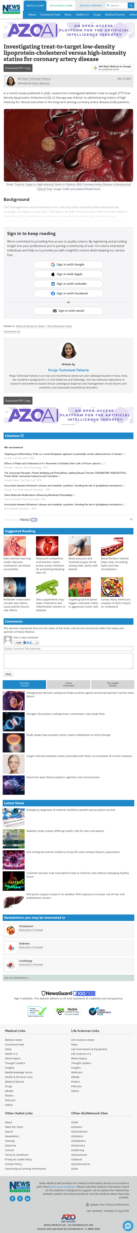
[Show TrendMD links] (131, 519)
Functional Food (14, 1044)
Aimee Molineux (41, 83)
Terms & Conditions (17, 1154)
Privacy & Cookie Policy (18, 1159)
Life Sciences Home (61, 5)
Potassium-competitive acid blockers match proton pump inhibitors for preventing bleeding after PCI (50, 565)
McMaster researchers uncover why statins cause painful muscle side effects (17, 605)
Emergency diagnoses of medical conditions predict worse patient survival (70, 810)
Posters (9, 1095)
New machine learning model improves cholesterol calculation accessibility (17, 564)
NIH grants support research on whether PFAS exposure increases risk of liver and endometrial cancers (75, 896)
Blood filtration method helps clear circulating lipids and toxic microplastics (115, 564)
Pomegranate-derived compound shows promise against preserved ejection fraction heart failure (80, 694)
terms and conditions (62, 1186)
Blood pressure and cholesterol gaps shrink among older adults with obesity (83, 564)
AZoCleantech (79, 1131)
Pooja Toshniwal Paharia (68, 370)
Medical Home (35, 5)
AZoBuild (76, 1159)
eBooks (9, 1091)
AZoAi (74, 1168)
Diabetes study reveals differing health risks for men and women (65, 831)
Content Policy (13, 1164)
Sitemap (10, 1141)
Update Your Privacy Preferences (109, 1204)
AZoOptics (77, 1136)
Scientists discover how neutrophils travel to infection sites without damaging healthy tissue (77, 874)
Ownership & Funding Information (25, 1168)
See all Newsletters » (16, 977)
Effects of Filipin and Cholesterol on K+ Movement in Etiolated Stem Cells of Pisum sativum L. (53, 463)
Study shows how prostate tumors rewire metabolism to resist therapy (68, 735)
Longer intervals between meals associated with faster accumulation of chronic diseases (79, 756)
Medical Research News (30, 326)
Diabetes (24, 943)
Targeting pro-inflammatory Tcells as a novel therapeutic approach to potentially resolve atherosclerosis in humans (63, 454)
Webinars (77, 1072)
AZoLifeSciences (80, 1164)
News (8, 1049)
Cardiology (25, 960)
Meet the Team (14, 1127)
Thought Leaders (15, 1063)
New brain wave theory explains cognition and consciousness (63, 777)
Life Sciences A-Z (81, 1053)
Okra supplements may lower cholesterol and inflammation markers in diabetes (50, 605)
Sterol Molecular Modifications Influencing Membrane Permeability (38, 495)
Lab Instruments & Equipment (89, 1049)
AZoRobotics (78, 1141)
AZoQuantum (79, 1154)
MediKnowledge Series (18, 1072)
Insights (9, 1067)
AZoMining (77, 1150)
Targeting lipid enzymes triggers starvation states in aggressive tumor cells (83, 603)
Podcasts (10, 1100)
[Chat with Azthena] (128, 1226)
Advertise (10, 1145)
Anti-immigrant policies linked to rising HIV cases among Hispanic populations (73, 852)
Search (9, 1131)
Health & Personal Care (19, 1077)
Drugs (8, 1086)
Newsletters (12, 1136)
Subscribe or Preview (31, 929)
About (8, 1122)
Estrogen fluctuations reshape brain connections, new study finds (65, 714)
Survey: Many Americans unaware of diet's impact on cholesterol (116, 603)
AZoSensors (78, 1145)
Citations (13, 436)
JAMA (47, 93)
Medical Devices (14, 1081)
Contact (9, 1150)
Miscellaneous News (59, 326)
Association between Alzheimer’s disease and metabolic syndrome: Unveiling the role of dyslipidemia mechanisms (63, 504)
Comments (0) (12, 331)
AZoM (74, 1122)
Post (8, 674)
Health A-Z (11, 1053)
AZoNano (76, 1127)
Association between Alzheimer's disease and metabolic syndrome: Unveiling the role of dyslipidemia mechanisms (63, 485)
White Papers (13, 1058)
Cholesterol (26, 926)
